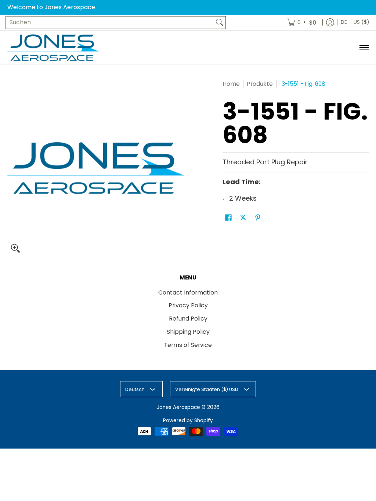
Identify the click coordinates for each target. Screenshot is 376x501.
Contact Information (188, 292)
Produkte (260, 84)
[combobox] (110, 23)
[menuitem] (302, 22)
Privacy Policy (188, 305)
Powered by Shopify (188, 420)
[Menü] (364, 48)
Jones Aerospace (178, 407)
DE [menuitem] (344, 22)
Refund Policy (188, 318)
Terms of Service (188, 345)
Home (231, 84)
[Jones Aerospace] (53, 48)
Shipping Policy (188, 332)
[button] (228, 218)
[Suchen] (219, 23)
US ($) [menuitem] (361, 22)
